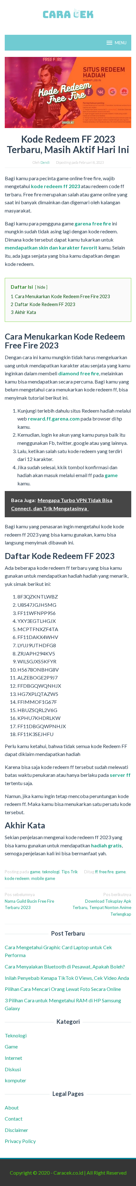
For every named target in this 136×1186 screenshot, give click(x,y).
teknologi (50, 871)
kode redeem (17, 878)
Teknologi (16, 1035)
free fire (106, 871)
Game (11, 1046)
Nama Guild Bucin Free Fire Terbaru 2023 (29, 901)
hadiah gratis (106, 845)
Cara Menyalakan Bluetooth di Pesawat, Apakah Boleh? (66, 966)
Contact (13, 1118)
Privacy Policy (20, 1141)
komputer (15, 1080)
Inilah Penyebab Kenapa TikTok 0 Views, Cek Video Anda (67, 978)
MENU (121, 42)
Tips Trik (69, 871)
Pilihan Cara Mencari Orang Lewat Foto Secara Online (63, 989)
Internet (13, 1058)
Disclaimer (16, 1130)
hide (41, 287)
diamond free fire (78, 373)
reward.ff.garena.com (54, 418)
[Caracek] (68, 13)
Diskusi (13, 1069)
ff (96, 871)
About (12, 1107)
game (111, 475)
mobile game (43, 878)
